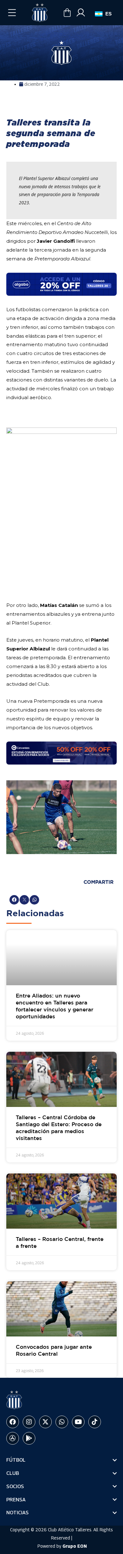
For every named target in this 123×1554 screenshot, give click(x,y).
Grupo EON (74, 1546)
